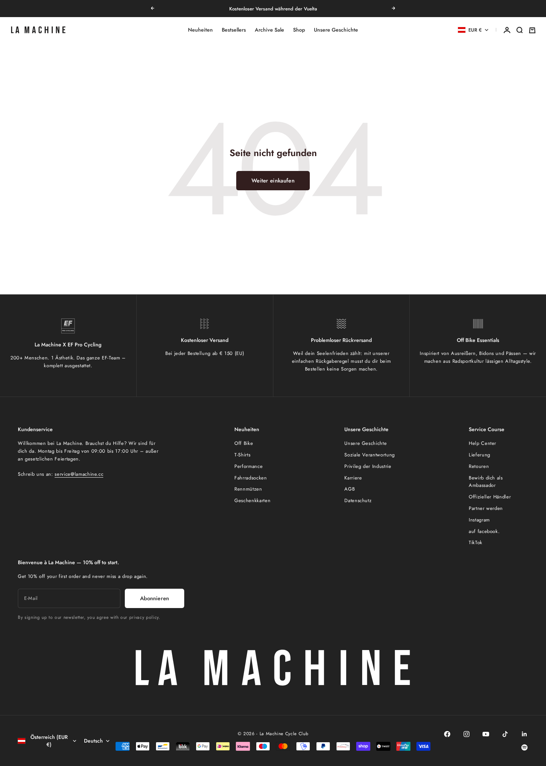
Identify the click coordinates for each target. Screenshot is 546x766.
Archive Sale (269, 30)
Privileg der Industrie (367, 466)
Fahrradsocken (250, 477)
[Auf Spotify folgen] (524, 747)
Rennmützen (248, 488)
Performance (248, 466)
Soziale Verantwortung (369, 454)
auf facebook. (484, 531)
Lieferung (479, 454)
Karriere (353, 477)
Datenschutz (357, 500)
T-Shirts (242, 454)
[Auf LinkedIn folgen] (524, 734)
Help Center (482, 443)
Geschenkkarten (252, 500)
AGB (349, 488)
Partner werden (486, 508)
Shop (299, 30)
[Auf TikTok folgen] (505, 734)
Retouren (479, 466)
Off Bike (243, 443)
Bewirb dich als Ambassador (486, 481)
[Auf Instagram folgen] (466, 734)
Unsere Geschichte (336, 30)
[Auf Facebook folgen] (447, 734)
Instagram (479, 519)
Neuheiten (200, 30)
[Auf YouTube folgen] (486, 734)
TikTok (475, 542)
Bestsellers (234, 30)
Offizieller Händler (490, 496)
